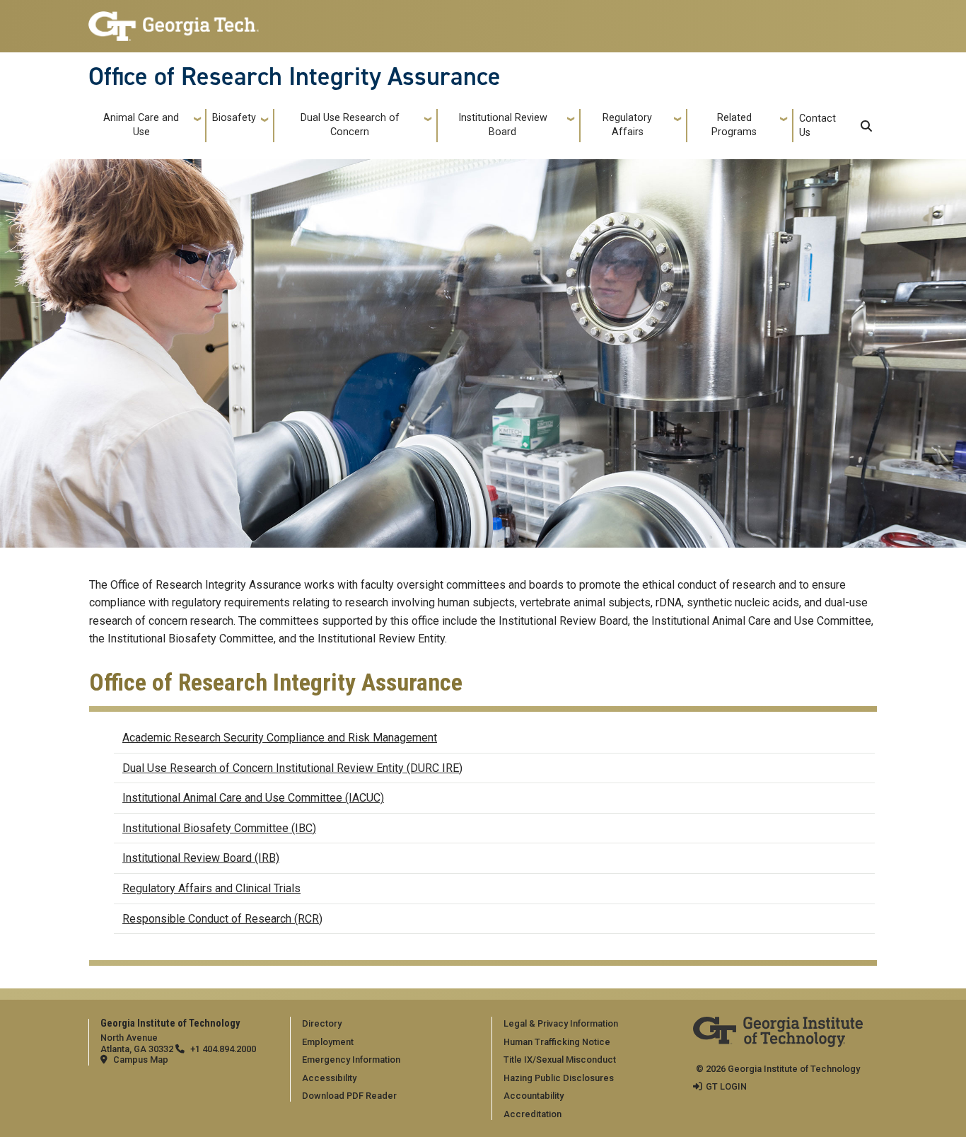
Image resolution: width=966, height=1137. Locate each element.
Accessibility (329, 1078)
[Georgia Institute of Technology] (173, 20)
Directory (322, 1023)
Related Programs (734, 125)
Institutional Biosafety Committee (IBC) (219, 828)
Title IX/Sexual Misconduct (560, 1059)
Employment (328, 1042)
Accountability (534, 1095)
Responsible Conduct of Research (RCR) (222, 918)
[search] (866, 126)
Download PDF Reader (349, 1095)
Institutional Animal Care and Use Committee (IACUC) (253, 797)
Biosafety (234, 118)
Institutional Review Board (502, 125)
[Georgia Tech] (778, 1026)
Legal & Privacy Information (561, 1023)
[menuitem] (388, 1023)
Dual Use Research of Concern (350, 125)
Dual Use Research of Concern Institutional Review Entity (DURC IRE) (292, 768)
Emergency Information (351, 1059)
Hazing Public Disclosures (559, 1078)
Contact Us (817, 125)
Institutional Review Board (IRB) (200, 858)
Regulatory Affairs (627, 125)
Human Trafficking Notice (557, 1042)
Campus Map (140, 1059)
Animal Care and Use (141, 125)
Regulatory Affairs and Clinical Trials (211, 888)
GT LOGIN (726, 1086)
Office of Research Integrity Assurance (294, 76)
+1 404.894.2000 (223, 1049)
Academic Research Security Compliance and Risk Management (279, 737)
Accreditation (532, 1114)
